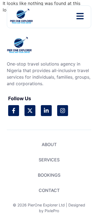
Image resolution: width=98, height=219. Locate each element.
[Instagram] (62, 110)
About (49, 144)
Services (49, 159)
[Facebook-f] (13, 110)
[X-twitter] (29, 110)
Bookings (49, 175)
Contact (49, 190)
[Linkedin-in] (46, 110)
